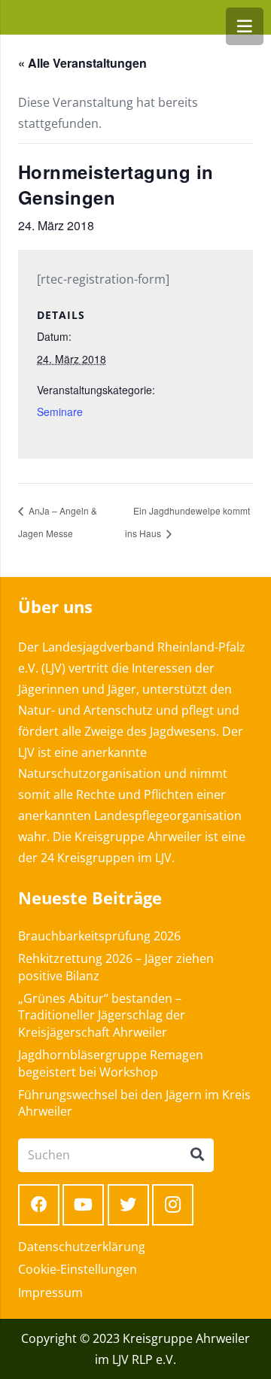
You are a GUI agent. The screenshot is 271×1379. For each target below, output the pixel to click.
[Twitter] (128, 1205)
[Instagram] (172, 1205)
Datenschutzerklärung (81, 1246)
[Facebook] (38, 1205)
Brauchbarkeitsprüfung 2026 (99, 936)
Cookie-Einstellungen (77, 1269)
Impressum (50, 1292)
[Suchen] (197, 1154)
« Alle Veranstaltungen (82, 62)
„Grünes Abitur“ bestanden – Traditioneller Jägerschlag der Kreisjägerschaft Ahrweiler (101, 1015)
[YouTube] (83, 1205)
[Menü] (244, 26)
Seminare (60, 411)
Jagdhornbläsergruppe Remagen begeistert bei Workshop (110, 1063)
